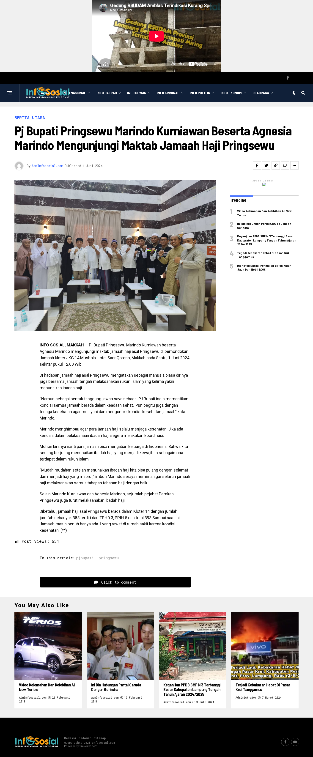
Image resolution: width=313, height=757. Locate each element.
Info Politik (200, 93)
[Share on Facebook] (257, 165)
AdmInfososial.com (47, 166)
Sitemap (99, 738)
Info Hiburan (106, 111)
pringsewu (109, 558)
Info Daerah (106, 93)
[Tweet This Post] (266, 165)
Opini (160, 111)
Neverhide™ (88, 746)
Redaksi (70, 738)
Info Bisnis (137, 111)
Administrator (246, 697)
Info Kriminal (168, 93)
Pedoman (85, 738)
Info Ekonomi (231, 93)
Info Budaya (185, 111)
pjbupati (85, 558)
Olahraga (261, 93)
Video (209, 111)
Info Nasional (74, 93)
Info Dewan (136, 93)
